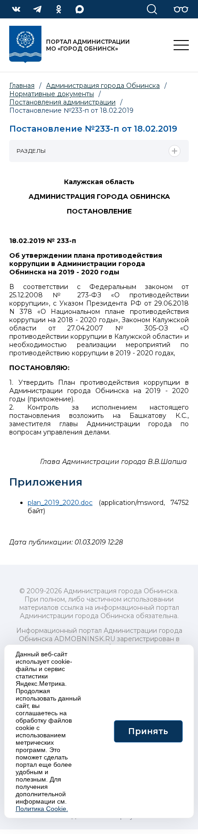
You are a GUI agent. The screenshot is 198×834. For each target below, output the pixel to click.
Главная (22, 85)
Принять (148, 731)
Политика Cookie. (42, 808)
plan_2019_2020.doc (60, 502)
